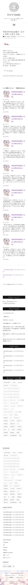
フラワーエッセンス (8, 411)
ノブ (12, 409)
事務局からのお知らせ (8, 552)
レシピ (5, 414)
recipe (14, 382)
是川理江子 (19, 420)
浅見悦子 (20, 426)
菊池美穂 (12, 432)
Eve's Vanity (14, 14)
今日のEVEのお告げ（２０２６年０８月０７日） (13, 532)
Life (4, 544)
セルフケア (20, 406)
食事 (20, 435)
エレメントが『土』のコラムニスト (11, 388)
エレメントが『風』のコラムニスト (11, 397)
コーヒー (6, 403)
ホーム (6, 573)
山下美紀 (12, 420)
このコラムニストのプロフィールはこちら (13, 75)
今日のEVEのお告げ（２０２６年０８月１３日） (18, 192)
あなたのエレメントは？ (10, 575)
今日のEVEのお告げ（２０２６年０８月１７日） (18, 143)
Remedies (5, 547)
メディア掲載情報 (9, 577)
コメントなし (6, 111)
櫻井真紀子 (12, 426)
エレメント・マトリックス (9, 400)
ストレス (13, 406)
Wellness (5, 550)
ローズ (10, 414)
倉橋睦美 (6, 417)
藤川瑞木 (6, 435)
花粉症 (13, 429)
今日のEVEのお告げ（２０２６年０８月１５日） (18, 168)
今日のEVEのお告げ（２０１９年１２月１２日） (14, 270)
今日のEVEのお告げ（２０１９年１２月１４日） (13, 275)
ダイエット (6, 409)
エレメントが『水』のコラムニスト (11, 391)
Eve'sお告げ (5, 542)
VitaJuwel (6, 385)
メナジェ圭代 (18, 411)
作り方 (16, 414)
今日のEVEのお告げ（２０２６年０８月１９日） (18, 118)
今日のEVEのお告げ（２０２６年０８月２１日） (18, 94)
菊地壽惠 (19, 429)
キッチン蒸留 (21, 400)
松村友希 (6, 426)
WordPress (16, 583)
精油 (5, 429)
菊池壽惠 (6, 432)
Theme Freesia (21, 581)
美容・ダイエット (7, 557)
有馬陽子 (6, 423)
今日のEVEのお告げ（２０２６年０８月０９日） (18, 241)
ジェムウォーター (14, 403)
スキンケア (6, 406)
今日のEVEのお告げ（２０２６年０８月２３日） (13, 512)
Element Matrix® (7, 539)
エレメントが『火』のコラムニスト (11, 394)
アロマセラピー (14, 385)
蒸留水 (18, 432)
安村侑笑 (6, 420)
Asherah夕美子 (7, 382)
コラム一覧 (20, 575)
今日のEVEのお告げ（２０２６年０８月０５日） (13, 535)
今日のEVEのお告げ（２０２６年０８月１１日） (18, 217)
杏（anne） (10, 70)
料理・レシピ (6, 555)
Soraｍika (20, 382)
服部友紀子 (12, 423)
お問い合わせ (19, 577)
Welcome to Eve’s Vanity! (17, 573)
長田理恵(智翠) (13, 435)
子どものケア (17, 417)
